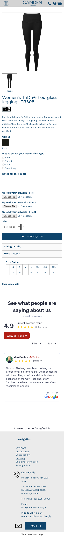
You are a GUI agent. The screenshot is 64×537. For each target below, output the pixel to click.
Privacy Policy (23, 465)
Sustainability (23, 455)
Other (7, 164)
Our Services (22, 451)
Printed (8, 161)
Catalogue (21, 447)
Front (9, 91)
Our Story (20, 458)
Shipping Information (27, 461)
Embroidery (10, 168)
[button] (54, 3)
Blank (7, 157)
